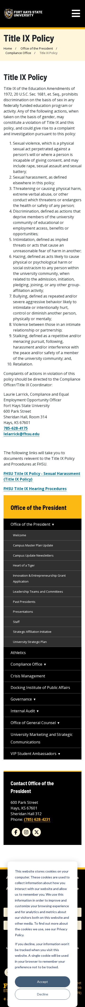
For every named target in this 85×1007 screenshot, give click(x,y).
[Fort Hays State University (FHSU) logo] (23, 14)
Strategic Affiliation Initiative (32, 631)
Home (8, 48)
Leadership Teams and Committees (38, 591)
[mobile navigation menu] (75, 13)
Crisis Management (28, 676)
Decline (42, 994)
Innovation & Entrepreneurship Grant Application (39, 578)
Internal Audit (23, 710)
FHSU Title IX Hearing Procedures (35, 488)
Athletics (18, 652)
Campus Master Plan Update (33, 545)
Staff (16, 622)
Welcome (19, 535)
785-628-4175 (16, 428)
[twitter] (36, 832)
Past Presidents (24, 602)
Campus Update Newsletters (33, 555)
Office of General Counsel (33, 722)
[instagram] (26, 832)
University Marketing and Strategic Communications (41, 738)
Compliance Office (18, 53)
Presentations (23, 611)
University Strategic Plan (30, 642)
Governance (21, 699)
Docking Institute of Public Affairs (40, 687)
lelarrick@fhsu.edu (21, 433)
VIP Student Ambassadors (33, 753)
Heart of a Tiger (24, 565)
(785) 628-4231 (37, 819)
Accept (42, 982)
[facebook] (16, 832)
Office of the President (37, 48)
